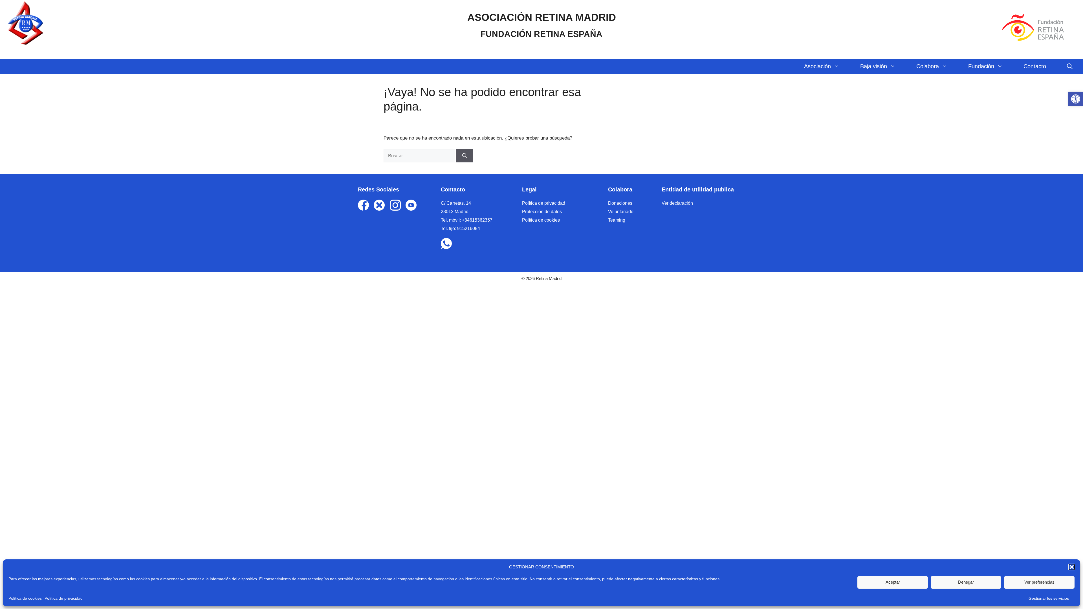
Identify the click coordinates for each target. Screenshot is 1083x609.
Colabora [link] (927, 66)
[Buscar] (464, 156)
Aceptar (893, 582)
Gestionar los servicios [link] (1049, 598)
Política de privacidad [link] (64, 598)
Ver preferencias (1039, 582)
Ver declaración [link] (677, 203)
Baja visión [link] (873, 66)
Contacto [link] (1034, 66)
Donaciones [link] (620, 203)
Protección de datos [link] (542, 211)
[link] (1075, 99)
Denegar (966, 582)
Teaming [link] (616, 220)
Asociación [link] (817, 66)
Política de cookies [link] (25, 598)
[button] (1072, 567)
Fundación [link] (981, 66)
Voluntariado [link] (620, 211)
